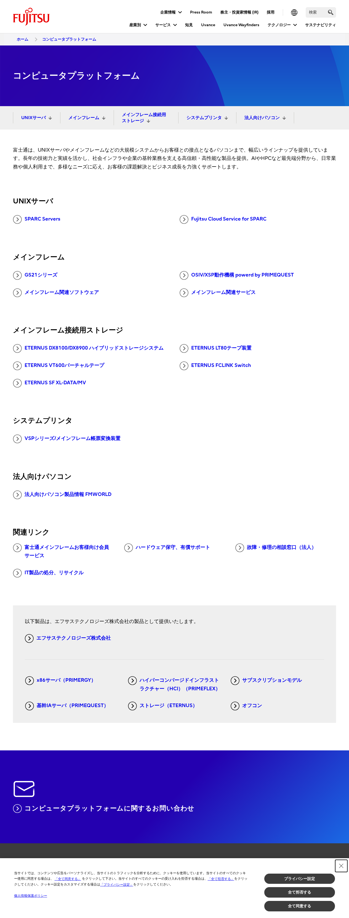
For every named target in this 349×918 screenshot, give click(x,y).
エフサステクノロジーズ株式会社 (73, 638)
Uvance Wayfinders (241, 25)
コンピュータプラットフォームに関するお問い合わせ (110, 808)
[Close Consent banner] (341, 866)
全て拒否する (299, 892)
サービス (163, 25)
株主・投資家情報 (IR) (239, 12)
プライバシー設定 (299, 878)
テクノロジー (279, 25)
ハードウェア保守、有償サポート (173, 547)
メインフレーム (83, 117)
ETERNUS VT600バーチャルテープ (64, 365)
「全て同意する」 (68, 879)
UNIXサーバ (33, 117)
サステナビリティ (320, 25)
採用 (271, 12)
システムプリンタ (204, 117)
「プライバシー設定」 (116, 885)
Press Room (201, 12)
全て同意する (299, 906)
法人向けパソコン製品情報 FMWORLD (68, 494)
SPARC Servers (42, 219)
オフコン (252, 705)
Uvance (208, 25)
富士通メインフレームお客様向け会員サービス (67, 551)
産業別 (135, 25)
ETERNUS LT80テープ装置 (221, 348)
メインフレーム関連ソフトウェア (62, 292)
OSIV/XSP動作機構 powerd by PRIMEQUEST (242, 275)
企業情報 (168, 12)
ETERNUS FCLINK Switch (221, 365)
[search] (330, 12)
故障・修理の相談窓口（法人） (281, 547)
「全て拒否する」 (221, 879)
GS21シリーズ (41, 275)
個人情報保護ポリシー (30, 896)
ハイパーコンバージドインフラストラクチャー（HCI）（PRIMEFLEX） (180, 684)
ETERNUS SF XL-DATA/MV (55, 383)
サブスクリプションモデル (272, 680)
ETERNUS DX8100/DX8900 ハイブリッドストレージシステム (94, 348)
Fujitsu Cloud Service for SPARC (229, 219)
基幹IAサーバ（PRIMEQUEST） (73, 705)
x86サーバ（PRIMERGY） (66, 680)
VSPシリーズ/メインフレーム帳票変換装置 (73, 438)
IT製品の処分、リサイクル (54, 573)
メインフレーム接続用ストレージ (144, 117)
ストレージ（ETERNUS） (169, 705)
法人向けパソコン (262, 117)
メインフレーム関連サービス (223, 292)
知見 (189, 25)
